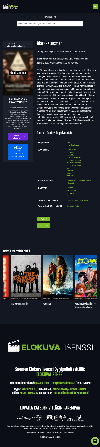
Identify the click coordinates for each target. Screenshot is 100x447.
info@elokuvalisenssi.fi (63, 383)
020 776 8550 (83, 383)
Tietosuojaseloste (50, 437)
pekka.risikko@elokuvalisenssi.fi (69, 389)
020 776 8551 (44, 389)
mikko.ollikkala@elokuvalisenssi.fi (71, 393)
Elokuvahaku (50, 17)
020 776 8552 (45, 393)
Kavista (74, 63)
